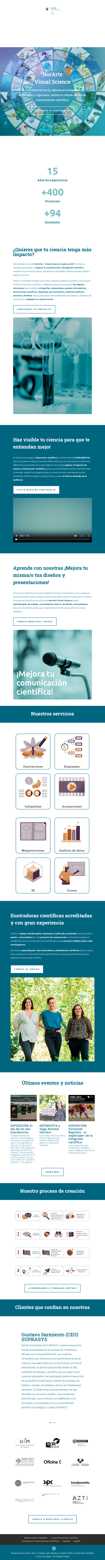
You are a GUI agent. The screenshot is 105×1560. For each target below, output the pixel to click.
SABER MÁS (52, 1172)
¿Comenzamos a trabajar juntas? (52, 1288)
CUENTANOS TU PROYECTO (34, 309)
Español (66, 1541)
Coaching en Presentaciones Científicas (40, 1541)
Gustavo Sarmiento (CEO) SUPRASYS (49, 1336)
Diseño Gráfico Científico (35, 1537)
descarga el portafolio (52, 110)
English (77, 1541)
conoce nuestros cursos (35, 621)
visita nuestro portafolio (36, 489)
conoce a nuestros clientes (52, 1519)
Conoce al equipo (27, 969)
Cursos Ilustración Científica (64, 1537)
